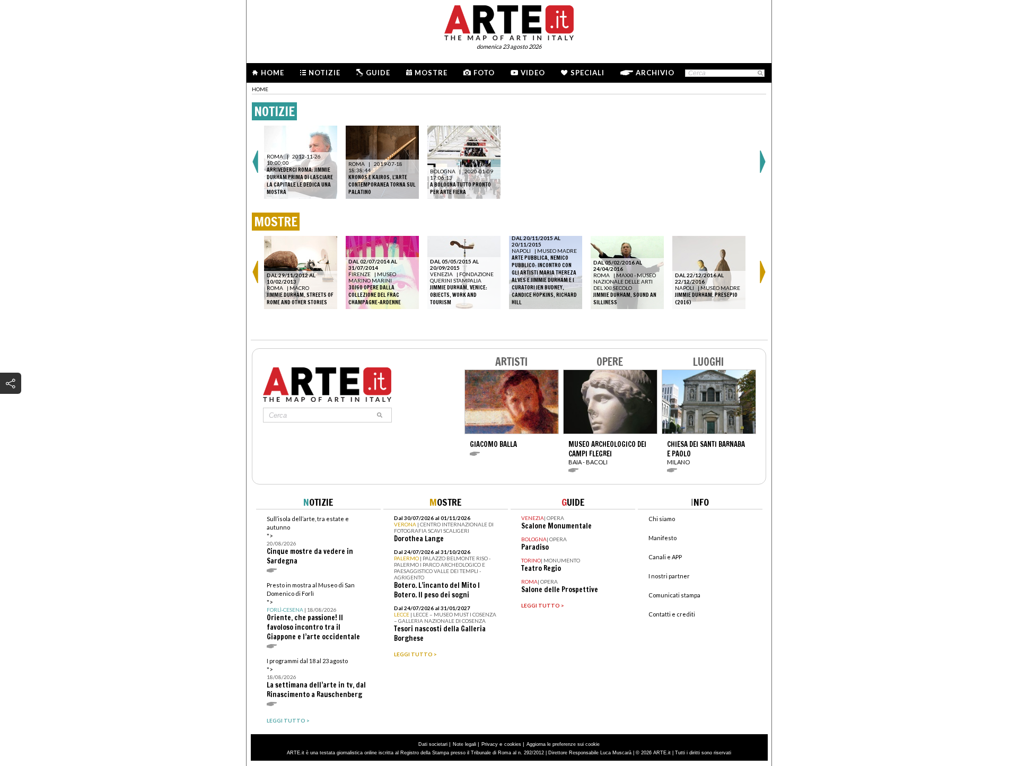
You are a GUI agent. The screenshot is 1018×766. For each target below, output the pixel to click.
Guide (378, 72)
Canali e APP (665, 556)
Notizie (324, 72)
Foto (484, 72)
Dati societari (432, 744)
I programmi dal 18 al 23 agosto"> (316, 678)
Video (533, 72)
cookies (512, 744)
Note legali (464, 744)
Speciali (587, 72)
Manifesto (662, 537)
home (260, 89)
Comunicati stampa (674, 595)
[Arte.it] (509, 21)
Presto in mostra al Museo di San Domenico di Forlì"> (313, 611)
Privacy (489, 744)
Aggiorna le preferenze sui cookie (563, 744)
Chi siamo (661, 518)
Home (272, 72)
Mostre (431, 72)
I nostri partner (669, 576)
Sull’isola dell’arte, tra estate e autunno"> (310, 540)
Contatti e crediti (671, 614)
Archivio (655, 72)
